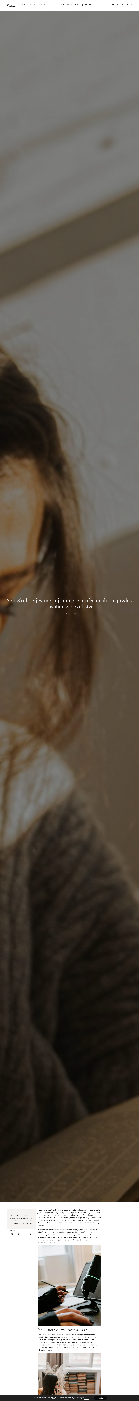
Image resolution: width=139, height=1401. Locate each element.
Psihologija (33, 4)
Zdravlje (23, 4)
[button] (12, 1234)
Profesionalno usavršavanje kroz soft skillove (22, 1218)
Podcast (88, 4)
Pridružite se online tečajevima (22, 1223)
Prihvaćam (100, 1398)
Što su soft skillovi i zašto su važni (22, 1215)
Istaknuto (65, 594)
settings (86, 1399)
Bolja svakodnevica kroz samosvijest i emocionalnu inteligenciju (22, 1220)
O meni (77, 4)
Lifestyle (52, 4)
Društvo (61, 4)
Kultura (70, 4)
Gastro (43, 4)
